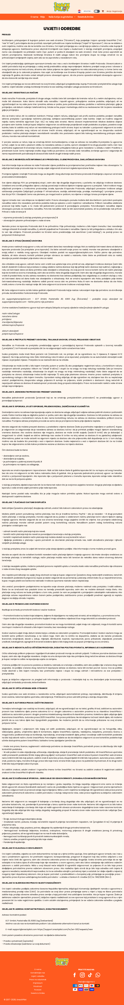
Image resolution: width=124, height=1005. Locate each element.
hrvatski (87, 11)
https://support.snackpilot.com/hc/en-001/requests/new (65, 929)
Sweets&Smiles (85, 16)
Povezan (37, 990)
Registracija (117, 11)
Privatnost (38, 986)
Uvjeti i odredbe (37, 976)
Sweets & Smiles (38, 993)
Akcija (109, 11)
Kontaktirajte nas (38, 973)
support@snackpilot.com (18, 299)
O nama (34, 16)
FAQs (42, 16)
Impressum (38, 983)
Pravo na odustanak (37, 979)
